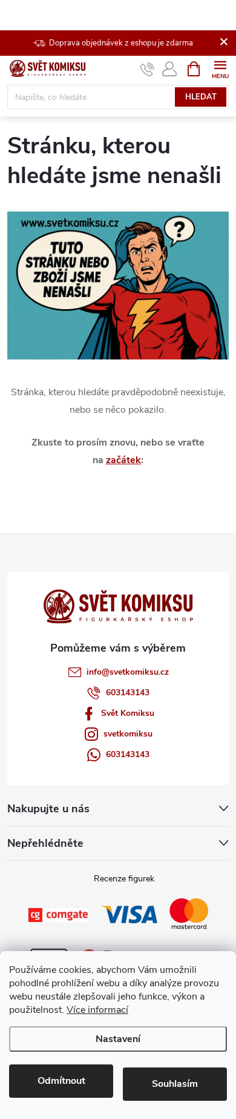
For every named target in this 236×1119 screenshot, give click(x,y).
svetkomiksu (127, 734)
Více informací (97, 1010)
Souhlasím (175, 1084)
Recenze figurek (124, 878)
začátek (123, 460)
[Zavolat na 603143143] (147, 69)
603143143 (127, 692)
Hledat (201, 97)
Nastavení (118, 1039)
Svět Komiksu (127, 713)
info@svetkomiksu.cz (128, 672)
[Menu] (220, 68)
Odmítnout (61, 1080)
